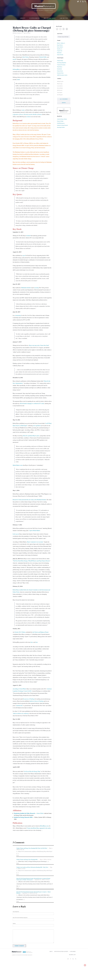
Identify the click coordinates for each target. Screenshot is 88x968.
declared (28, 235)
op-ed (24, 255)
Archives (64, 18)
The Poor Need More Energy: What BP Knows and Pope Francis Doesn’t (31, 561)
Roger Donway (60, 45)
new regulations (37, 425)
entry (23, 110)
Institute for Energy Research (62, 125)
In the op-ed (16, 534)
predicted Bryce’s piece (31, 435)
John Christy (25, 57)
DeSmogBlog (16, 69)
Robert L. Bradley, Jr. (61, 43)
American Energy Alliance (62, 119)
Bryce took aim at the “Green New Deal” (39, 345)
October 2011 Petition (20, 632)
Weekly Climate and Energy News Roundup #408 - (27, 859)
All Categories (64, 99)
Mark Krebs (59, 52)
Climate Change (60, 60)
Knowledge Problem (61, 127)
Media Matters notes (18, 465)
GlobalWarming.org (60, 123)
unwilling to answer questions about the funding (32, 162)
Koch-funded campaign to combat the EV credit (32, 403)
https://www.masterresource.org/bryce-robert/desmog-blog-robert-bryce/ (35, 851)
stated (18, 79)
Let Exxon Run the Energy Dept (32, 771)
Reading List (50, 18)
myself (14, 59)
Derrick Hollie (43, 57)
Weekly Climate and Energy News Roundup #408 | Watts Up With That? (31, 848)
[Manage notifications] (85, 965)
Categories (35, 18)
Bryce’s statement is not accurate (35, 542)
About (22, 18)
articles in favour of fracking (36, 701)
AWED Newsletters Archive (62, 75)
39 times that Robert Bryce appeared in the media (38, 828)
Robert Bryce (16, 123)
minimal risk (19, 705)
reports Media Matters (34, 530)
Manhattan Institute (43, 145)
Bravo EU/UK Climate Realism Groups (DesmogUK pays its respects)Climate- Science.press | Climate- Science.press (33, 879)
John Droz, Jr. (59, 48)
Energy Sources (60, 71)
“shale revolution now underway (21, 713)
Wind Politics (59, 66)
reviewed (28, 116)
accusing (36, 287)
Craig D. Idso (59, 50)
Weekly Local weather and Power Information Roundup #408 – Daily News (32, 867)
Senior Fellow (40, 813)
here (32, 642)
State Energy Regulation (61, 62)
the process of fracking (28, 699)
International (59, 68)
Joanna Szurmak (60, 54)
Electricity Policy (60, 73)
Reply (17, 855)
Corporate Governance (61, 64)
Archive (64, 102)
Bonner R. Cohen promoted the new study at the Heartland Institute (29, 499)
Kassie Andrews (60, 47)
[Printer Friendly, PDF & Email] (66, 29)
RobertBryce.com (44, 826)
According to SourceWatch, (19, 689)
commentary (18, 315)
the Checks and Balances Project (41, 632)
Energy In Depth (60, 121)
